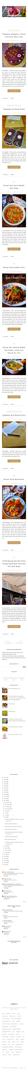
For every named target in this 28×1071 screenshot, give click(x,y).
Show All (24, 901)
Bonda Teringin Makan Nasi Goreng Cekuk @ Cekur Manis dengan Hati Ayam (13, 874)
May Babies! (6, 932)
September (7, 808)
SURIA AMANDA (8, 920)
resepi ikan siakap (19, 1049)
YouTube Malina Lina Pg (6, 678)
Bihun (14, 1013)
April (6, 846)
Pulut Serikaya (11, 703)
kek (18, 1041)
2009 (5, 864)
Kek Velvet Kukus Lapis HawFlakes (9, 1023)
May (6, 817)
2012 (5, 858)
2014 (5, 854)
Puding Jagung (11, 711)
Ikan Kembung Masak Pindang (15, 726)
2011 (5, 860)
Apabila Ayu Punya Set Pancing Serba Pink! (13, 911)
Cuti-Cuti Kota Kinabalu (16, 1018)
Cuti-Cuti (19, 1016)
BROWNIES (8, 1013)
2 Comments (5, 98)
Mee (13, 1031)
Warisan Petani (7, 926)
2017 (5, 796)
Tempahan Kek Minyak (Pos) (14, 415)
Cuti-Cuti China (5, 1018)
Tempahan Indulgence (14, 30)
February (7, 850)
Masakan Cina (5, 1026)
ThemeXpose (14, 1067)
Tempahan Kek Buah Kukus (14, 105)
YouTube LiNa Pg (10, 1039)
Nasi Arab (4, 1034)
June (6, 815)
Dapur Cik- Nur (7, 878)
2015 (5, 800)
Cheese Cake (4, 1016)
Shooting (19, 1036)
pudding (11, 1049)
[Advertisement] (14, 756)
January (7, 852)
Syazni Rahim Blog (8, 909)
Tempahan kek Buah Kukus (14, 109)
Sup (23, 1036)
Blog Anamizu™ (7, 931)
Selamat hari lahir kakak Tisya (10, 880)
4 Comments (5, 174)
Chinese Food (12, 1016)
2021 (5, 788)
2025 (5, 779)
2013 (5, 856)
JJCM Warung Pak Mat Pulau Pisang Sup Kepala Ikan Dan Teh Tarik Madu (14, 563)
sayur (12, 1052)
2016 (5, 798)
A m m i (5, 915)
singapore (18, 1052)
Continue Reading (14, 90)
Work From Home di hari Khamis (11, 916)
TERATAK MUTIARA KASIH (10, 896)
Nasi (14, 181)
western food (16, 1054)
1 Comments (5, 336)
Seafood (12, 1036)
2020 (5, 790)
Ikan (13, 1021)
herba (9, 1041)
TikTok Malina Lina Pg (21, 678)
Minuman (18, 1031)
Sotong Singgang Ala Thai (14, 688)
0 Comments (5, 468)
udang (9, 1054)
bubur (17, 1039)
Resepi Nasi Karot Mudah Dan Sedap (13, 826)
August (7, 810)
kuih (9, 1044)
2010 (5, 862)
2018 (5, 794)
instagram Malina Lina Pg (14, 678)
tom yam (4, 1054)
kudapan (4, 1044)
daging (22, 1039)
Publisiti (18, 1034)
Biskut (18, 1013)
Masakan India (13, 1026)
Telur (3, 1039)
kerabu (22, 1041)
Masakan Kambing (17, 1029)
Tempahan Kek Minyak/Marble (14, 411)
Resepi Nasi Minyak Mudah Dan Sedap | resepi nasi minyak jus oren (14, 350)
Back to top (22, 1067)
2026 (5, 777)
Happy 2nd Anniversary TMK (15, 734)
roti (3, 1052)
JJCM (14, 557)
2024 (5, 781)
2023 (5, 783)
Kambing (18, 1021)
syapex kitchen (7, 890)
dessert (4, 1041)
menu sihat (4, 1049)
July (6, 813)
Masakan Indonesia (6, 1029)
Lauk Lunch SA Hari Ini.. (9, 922)
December (7, 802)
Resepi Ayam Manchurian (14, 479)
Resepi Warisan (5, 1036)
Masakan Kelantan (6, 1031)
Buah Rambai (6, 927)
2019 (5, 792)
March (6, 848)
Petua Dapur (11, 1034)
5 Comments (5, 256)
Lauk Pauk (21, 1023)
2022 (5, 786)
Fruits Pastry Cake (6, 1021)
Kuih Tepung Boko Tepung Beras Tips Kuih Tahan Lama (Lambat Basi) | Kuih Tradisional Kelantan (16, 697)
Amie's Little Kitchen (9, 872)
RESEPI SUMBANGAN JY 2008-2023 (12, 884)
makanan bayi (19, 1044)
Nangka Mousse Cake (8, 892)
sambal (7, 1052)
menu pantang (18, 1047)
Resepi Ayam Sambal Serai (14, 267)
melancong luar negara (7, 1047)
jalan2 (13, 1041)
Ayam (14, 263)
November (7, 804)
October (7, 806)
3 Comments (5, 404)
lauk (13, 1044)
